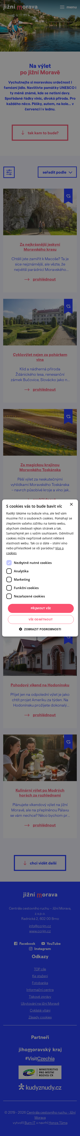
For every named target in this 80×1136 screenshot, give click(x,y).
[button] (40, 629)
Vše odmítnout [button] (41, 619)
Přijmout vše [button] (41, 608)
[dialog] (40, 568)
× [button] (71, 504)
